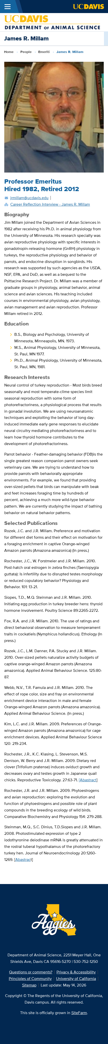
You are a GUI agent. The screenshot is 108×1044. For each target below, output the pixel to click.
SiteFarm (79, 1013)
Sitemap (29, 985)
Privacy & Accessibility (76, 972)
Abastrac (23, 859)
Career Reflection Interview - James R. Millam (50, 204)
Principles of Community (30, 978)
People (26, 51)
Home (9, 51)
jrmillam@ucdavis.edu (29, 198)
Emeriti (44, 51)
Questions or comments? (30, 972)
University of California (76, 978)
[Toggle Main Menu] (7, 6)
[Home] (52, 22)
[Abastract (87, 780)
